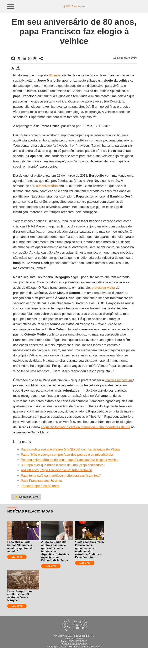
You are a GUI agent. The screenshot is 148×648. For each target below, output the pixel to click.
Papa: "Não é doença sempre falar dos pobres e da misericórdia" (67, 454)
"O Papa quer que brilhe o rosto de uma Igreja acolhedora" (63, 465)
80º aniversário (47, 186)
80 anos (54, 75)
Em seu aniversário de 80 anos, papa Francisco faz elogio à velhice (69, 460)
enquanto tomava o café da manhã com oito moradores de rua (85, 427)
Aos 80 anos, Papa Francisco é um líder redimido (56, 470)
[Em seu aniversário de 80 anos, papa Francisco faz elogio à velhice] (41, 58)
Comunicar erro (26, 496)
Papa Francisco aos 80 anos (41, 481)
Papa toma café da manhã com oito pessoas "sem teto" (61, 475)
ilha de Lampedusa (119, 380)
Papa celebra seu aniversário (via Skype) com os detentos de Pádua (70, 449)
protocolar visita (103, 287)
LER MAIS (17, 556)
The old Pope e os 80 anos (40, 486)
